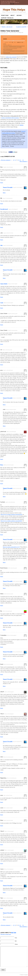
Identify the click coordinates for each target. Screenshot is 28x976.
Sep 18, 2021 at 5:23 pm (12, 313)
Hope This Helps (14, 9)
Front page (4, 15)
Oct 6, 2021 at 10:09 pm (17, 581)
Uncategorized (20, 32)
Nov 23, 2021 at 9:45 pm (9, 713)
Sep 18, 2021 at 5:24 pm (12, 330)
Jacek (1, 302)
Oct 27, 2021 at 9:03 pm (7, 611)
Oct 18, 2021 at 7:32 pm (8, 593)
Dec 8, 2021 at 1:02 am (8, 820)
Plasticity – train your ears (7, 26)
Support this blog (7, 18)
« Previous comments (5, 160)
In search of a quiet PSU (21, 26)
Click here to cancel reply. (5, 934)
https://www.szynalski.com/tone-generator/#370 (11, 514)
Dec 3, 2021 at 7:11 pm (8, 795)
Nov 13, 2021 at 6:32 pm (17, 651)
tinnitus (21, 125)
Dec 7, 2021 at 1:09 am (8, 807)
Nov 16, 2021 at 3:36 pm (8, 664)
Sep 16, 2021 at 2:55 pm (8, 302)
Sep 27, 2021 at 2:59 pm (17, 539)
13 (15, 160)
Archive (19, 15)
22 (23, 160)
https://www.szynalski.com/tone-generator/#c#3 (11, 521)
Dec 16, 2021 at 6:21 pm (17, 885)
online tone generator (11, 57)
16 (20, 160)
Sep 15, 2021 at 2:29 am (12, 283)
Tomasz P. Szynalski (7, 187)
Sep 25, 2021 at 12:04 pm (11, 409)
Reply (1, 182)
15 (18, 160)
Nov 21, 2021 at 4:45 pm (9, 691)
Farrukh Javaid (4, 209)
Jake (1, 245)
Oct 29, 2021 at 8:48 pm (17, 622)
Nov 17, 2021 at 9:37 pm (17, 679)
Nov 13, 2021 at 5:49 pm (11, 635)
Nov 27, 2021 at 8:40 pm (11, 778)
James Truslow (3, 283)
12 (13, 160)
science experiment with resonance (10, 117)
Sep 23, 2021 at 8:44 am (11, 431)
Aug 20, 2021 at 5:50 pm (7, 198)
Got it (12, 3)
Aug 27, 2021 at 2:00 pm (8, 232)
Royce (1, 465)
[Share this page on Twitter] (15, 152)
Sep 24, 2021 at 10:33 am (9, 464)
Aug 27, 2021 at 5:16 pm (8, 245)
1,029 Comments (12, 32)
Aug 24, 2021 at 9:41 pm (13, 209)
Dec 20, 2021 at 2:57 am (8, 898)
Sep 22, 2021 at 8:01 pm (8, 370)
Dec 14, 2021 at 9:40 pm (8, 869)
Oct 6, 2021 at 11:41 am (12, 568)
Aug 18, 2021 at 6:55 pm (17, 187)
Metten (13, 932)
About (12, 15)
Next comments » (23, 161)
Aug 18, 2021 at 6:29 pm (8, 167)
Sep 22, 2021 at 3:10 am (7, 349)
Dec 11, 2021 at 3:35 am (9, 850)
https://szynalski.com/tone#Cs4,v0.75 (11, 547)
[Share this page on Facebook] (11, 152)
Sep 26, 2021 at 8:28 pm (10, 502)
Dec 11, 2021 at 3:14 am (9, 831)
